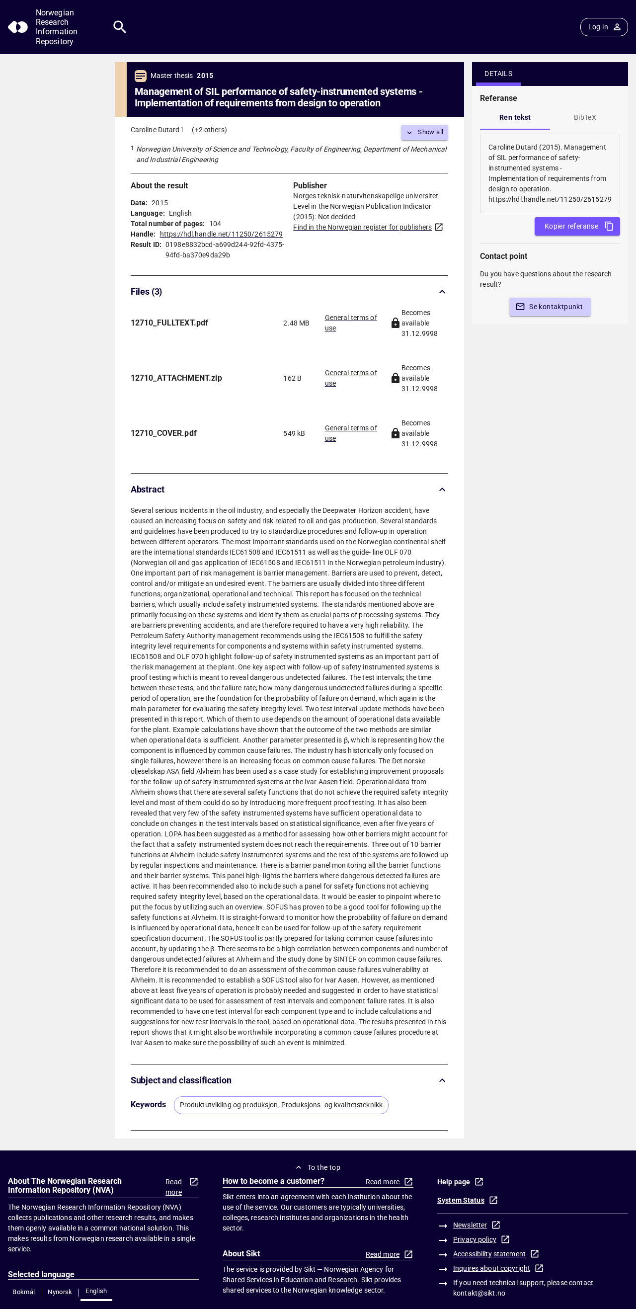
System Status (460, 1200)
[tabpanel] (550, 173)
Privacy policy (474, 1239)
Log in (598, 27)
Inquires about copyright (491, 1268)
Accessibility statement (489, 1254)
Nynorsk (60, 1292)
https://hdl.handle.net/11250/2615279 (221, 234)
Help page (453, 1182)
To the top (324, 1167)
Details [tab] (498, 74)
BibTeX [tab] (585, 117)
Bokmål (23, 1292)
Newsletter (470, 1225)
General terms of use (351, 323)
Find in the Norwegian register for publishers (362, 227)
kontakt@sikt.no (479, 1293)
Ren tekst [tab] (515, 117)
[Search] (120, 27)
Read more (173, 1187)
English (96, 1291)
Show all (430, 132)
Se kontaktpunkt (556, 307)
